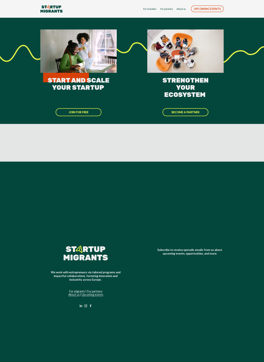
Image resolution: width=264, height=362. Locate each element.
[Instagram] (85, 305)
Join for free (78, 112)
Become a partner (185, 112)
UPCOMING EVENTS (207, 9)
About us (181, 8)
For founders (149, 8)
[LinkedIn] (80, 305)
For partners (166, 8)
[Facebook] (90, 305)
